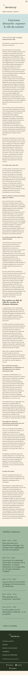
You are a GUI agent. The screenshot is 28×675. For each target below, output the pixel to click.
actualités (5, 644)
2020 (14, 39)
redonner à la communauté (9, 648)
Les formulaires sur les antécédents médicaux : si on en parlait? (14, 612)
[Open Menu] (26, 1)
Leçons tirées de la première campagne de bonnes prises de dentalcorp (13, 584)
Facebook (10, 665)
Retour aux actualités (10, 626)
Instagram (14, 668)
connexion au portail (8, 641)
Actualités (19, 37)
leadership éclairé (7, 39)
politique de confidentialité (9, 655)
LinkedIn (19, 665)
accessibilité (5, 651)
